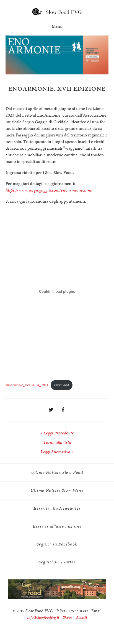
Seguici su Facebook (57, 544)
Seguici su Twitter (56, 562)
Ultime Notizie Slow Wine (56, 490)
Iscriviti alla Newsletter (57, 508)
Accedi (81, 617)
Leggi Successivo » (57, 451)
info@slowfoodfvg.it (43, 617)
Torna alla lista (57, 442)
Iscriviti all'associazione (57, 526)
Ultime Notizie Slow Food (57, 472)
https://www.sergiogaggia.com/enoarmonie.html (49, 190)
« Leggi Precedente (57, 433)
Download (61, 385)
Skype (67, 617)
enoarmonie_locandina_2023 (27, 385)
